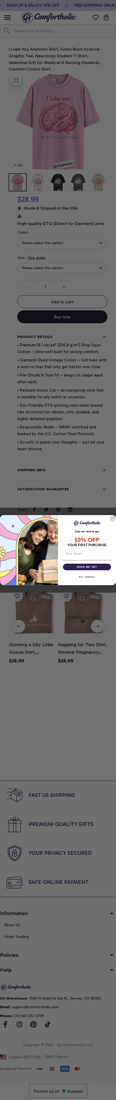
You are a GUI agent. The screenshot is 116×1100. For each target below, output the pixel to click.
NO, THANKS (87, 577)
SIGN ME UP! (87, 566)
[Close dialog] (112, 519)
